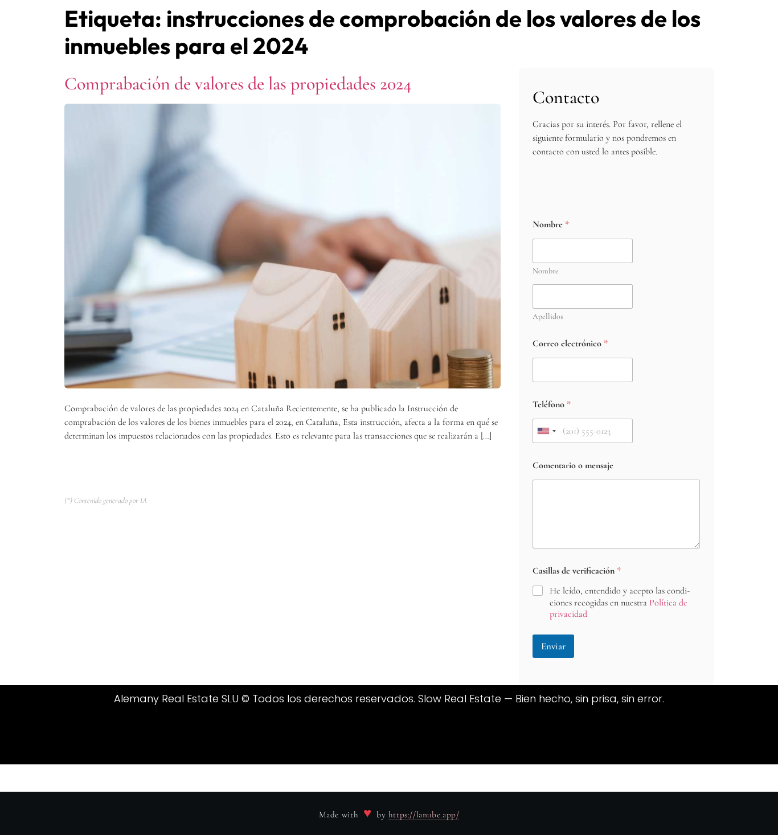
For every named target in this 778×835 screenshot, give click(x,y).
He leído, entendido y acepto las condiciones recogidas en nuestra (620, 602)
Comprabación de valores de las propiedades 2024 (238, 83)
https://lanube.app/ (424, 814)
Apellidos (548, 316)
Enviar (553, 646)
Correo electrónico (570, 343)
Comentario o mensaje (573, 465)
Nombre (546, 271)
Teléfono (552, 404)
